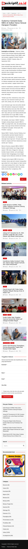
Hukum (4, 488)
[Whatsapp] (11, 174)
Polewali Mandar (7, 526)
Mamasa (5, 497)
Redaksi (4, 28)
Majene (5, 494)
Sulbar (11, 29)
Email (3, 379)
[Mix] (8, 174)
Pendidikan (5, 522)
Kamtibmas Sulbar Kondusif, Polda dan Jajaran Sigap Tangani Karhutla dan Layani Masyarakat (13, 262)
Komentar (4, 364)
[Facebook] (3, 174)
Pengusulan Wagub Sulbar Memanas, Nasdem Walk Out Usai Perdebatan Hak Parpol (12, 422)
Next (22, 179)
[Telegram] (21, 174)
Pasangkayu (6, 516)
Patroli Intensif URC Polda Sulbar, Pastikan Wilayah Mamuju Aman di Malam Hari (13, 291)
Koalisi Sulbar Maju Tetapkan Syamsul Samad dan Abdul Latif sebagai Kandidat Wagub (12, 319)
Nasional (5, 507)
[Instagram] (13, 174)
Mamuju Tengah (7, 504)
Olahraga (5, 510)
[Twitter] (5, 174)
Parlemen (5, 513)
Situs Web (4, 385)
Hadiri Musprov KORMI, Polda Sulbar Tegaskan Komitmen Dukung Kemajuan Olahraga (14, 206)
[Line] (19, 174)
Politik (10, 230)
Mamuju (5, 230)
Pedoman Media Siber (12, 546)
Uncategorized (6, 535)
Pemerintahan (6, 29)
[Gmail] (16, 174)
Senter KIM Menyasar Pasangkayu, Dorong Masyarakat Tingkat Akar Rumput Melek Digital (13, 347)
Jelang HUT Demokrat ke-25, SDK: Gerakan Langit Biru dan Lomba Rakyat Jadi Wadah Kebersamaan (13, 234)
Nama (3, 372)
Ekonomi (5, 485)
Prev (6, 179)
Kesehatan (5, 491)
